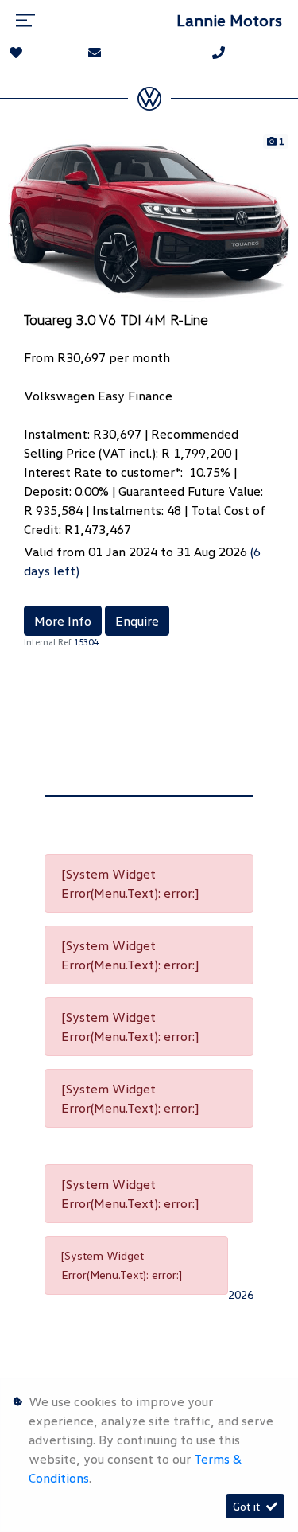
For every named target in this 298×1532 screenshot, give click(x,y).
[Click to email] (94, 52)
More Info (62, 621)
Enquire (137, 621)
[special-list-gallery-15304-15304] (149, 220)
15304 (86, 642)
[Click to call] (218, 52)
